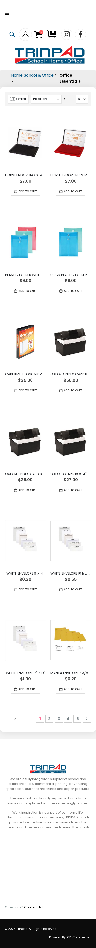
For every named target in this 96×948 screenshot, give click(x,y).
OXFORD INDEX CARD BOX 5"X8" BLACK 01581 (70, 374)
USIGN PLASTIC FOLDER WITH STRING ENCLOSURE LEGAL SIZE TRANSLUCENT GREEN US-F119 (70, 275)
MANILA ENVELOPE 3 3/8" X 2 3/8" (70, 673)
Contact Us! (33, 907)
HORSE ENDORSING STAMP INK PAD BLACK (25, 175)
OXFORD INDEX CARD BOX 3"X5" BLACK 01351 (25, 474)
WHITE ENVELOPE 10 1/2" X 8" (70, 573)
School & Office (39, 75)
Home (17, 75)
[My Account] (25, 34)
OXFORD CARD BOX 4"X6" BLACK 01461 (70, 474)
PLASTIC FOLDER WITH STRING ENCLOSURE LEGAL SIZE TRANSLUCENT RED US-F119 (25, 275)
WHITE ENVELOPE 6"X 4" (25, 573)
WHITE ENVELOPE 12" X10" (25, 673)
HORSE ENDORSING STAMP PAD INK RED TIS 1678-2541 (70, 175)
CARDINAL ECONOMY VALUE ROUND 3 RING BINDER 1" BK (25, 374)
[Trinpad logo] (49, 55)
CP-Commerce (78, 937)
